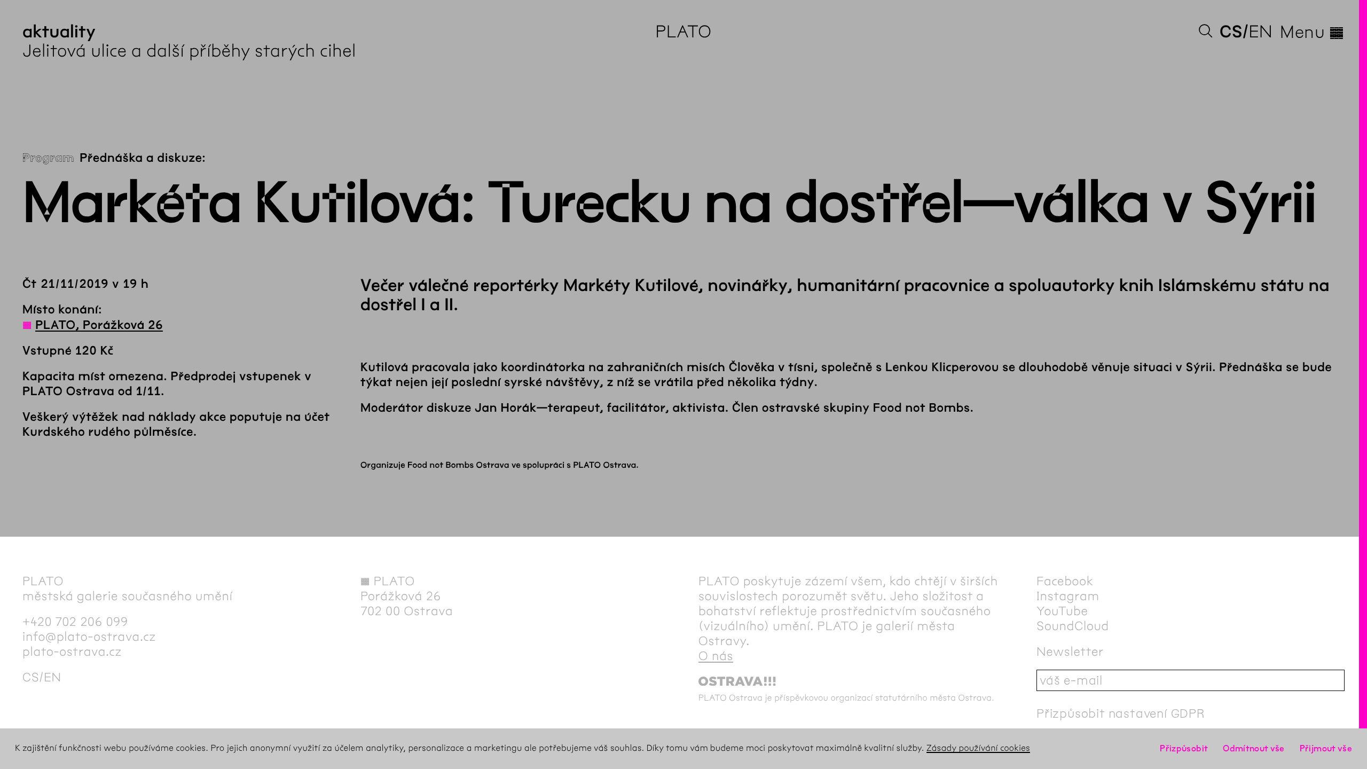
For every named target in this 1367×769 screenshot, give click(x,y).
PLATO (683, 31)
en (1260, 31)
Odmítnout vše (1254, 748)
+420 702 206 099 (75, 622)
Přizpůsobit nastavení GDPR (1120, 713)
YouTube (1062, 611)
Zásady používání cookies (978, 748)
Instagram (1067, 596)
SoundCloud (1072, 626)
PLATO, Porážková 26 (99, 325)
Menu (1312, 32)
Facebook (1065, 581)
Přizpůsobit (1184, 748)
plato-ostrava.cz (72, 651)
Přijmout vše (1326, 748)
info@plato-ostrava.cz (89, 637)
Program (48, 158)
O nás (715, 656)
